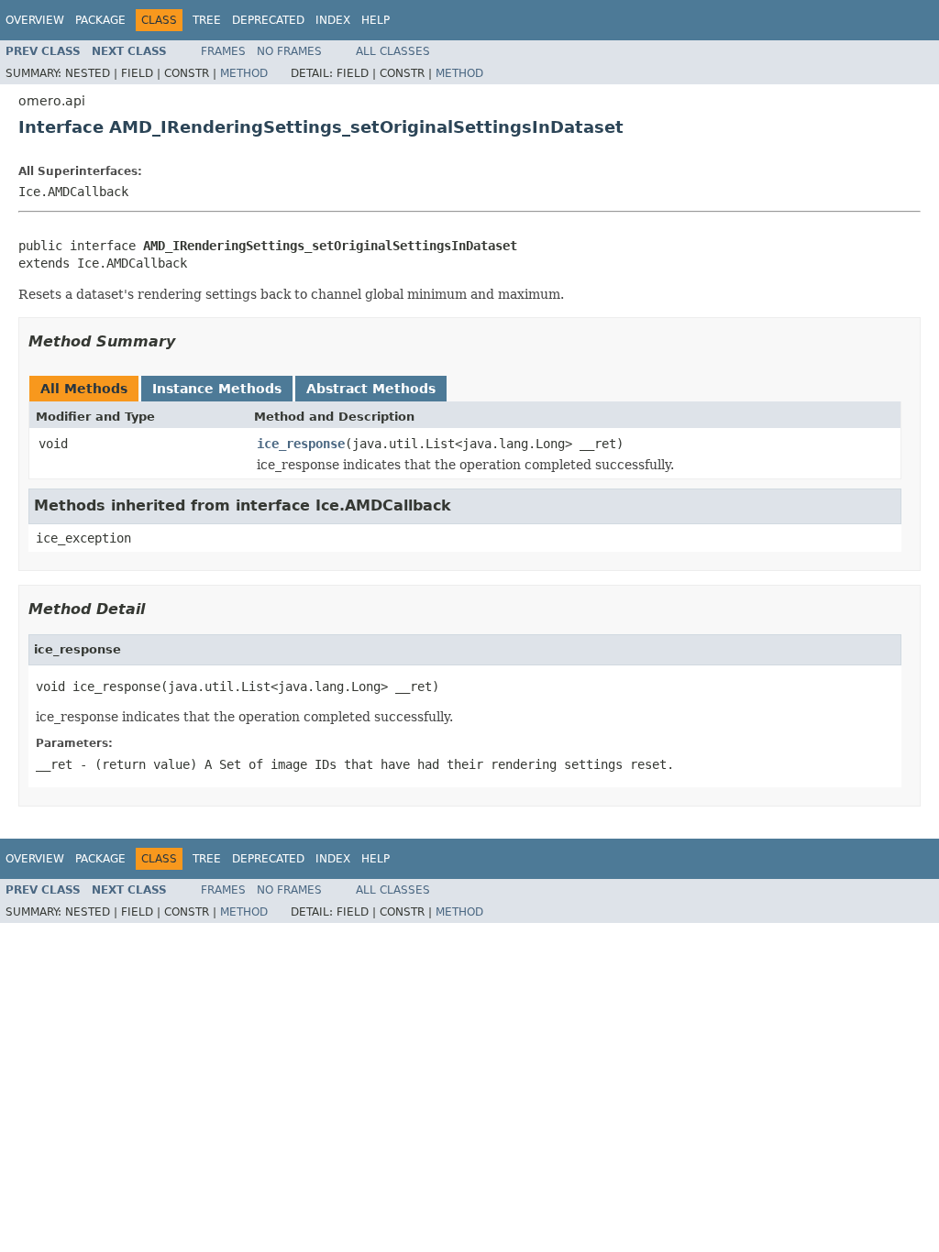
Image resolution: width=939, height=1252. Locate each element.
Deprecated (268, 20)
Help (375, 20)
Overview (35, 20)
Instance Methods (217, 388)
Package (100, 20)
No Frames (289, 51)
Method (244, 73)
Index (332, 20)
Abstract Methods (371, 388)
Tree (207, 20)
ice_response (301, 443)
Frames (223, 51)
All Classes (393, 51)
